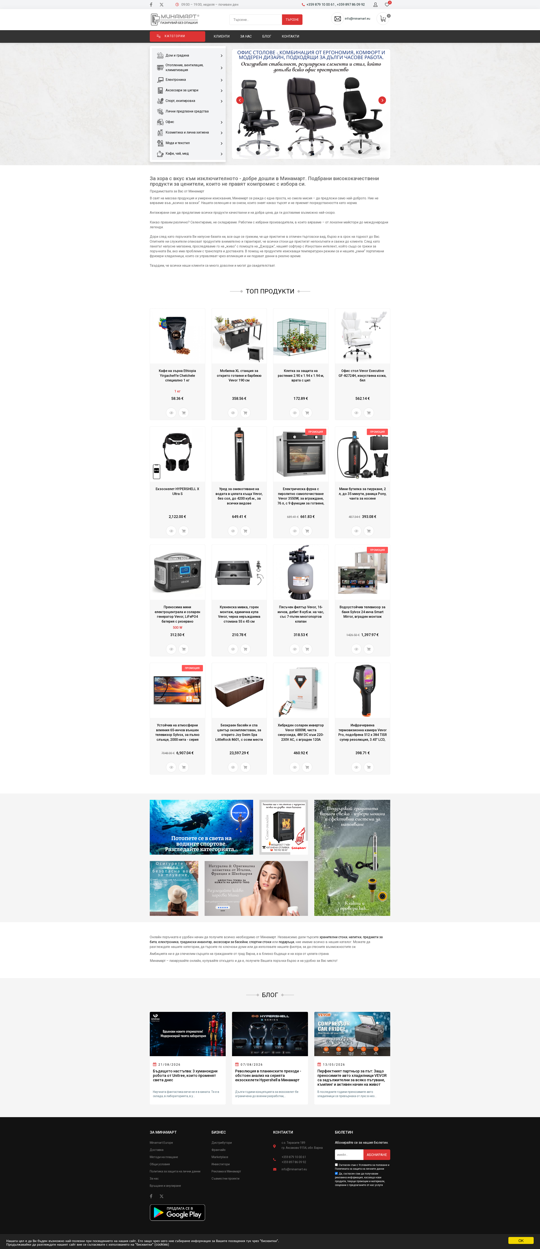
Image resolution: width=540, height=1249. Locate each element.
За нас (154, 1178)
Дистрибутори (222, 1142)
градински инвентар (196, 942)
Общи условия (160, 1164)
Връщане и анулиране (165, 1185)
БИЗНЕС (219, 1132)
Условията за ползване (373, 1165)
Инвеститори (221, 1164)
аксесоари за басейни (230, 942)
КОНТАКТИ (283, 1132)
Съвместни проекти (225, 1178)
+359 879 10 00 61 (294, 1157)
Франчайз (218, 1150)
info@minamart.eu (294, 1169)
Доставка (156, 1150)
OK (521, 1240)
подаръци (286, 942)
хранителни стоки (333, 937)
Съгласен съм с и (362, 1167)
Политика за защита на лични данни (175, 1171)
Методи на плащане (164, 1157)
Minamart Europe (161, 1142)
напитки (355, 937)
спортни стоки (260, 942)
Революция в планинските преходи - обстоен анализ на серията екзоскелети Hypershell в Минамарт (268, 1075)
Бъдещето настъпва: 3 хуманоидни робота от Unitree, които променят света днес (185, 1075)
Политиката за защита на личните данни (359, 1168)
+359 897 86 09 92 (294, 1162)
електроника (168, 942)
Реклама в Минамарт (226, 1171)
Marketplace (220, 1157)
